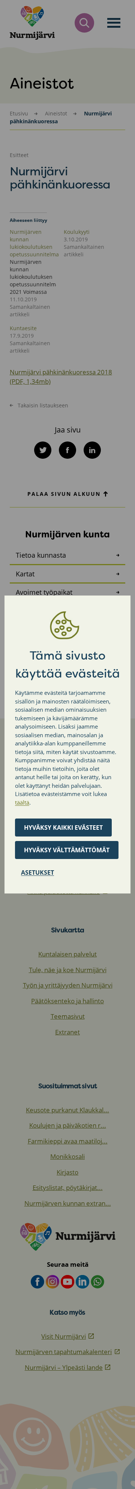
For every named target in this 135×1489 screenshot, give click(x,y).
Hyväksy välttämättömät (67, 850)
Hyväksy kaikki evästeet (63, 827)
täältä (22, 802)
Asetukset (37, 872)
